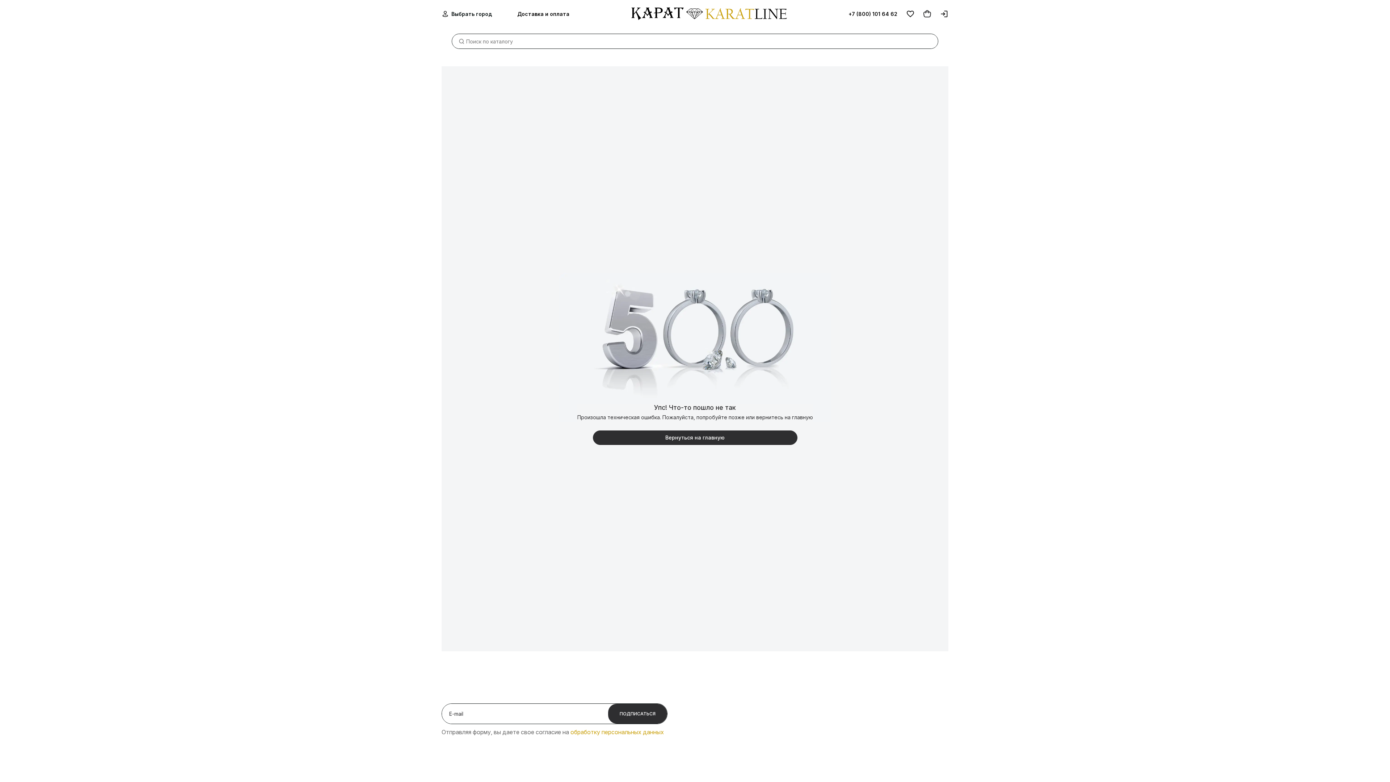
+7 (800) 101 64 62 (872, 14)
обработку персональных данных (617, 732)
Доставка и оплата (543, 14)
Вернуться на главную (695, 437)
